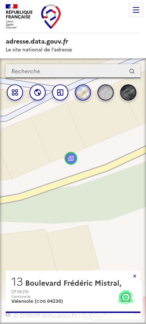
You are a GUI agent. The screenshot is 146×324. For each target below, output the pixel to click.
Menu (136, 10)
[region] (73, 191)
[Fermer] (134, 276)
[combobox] (73, 71)
